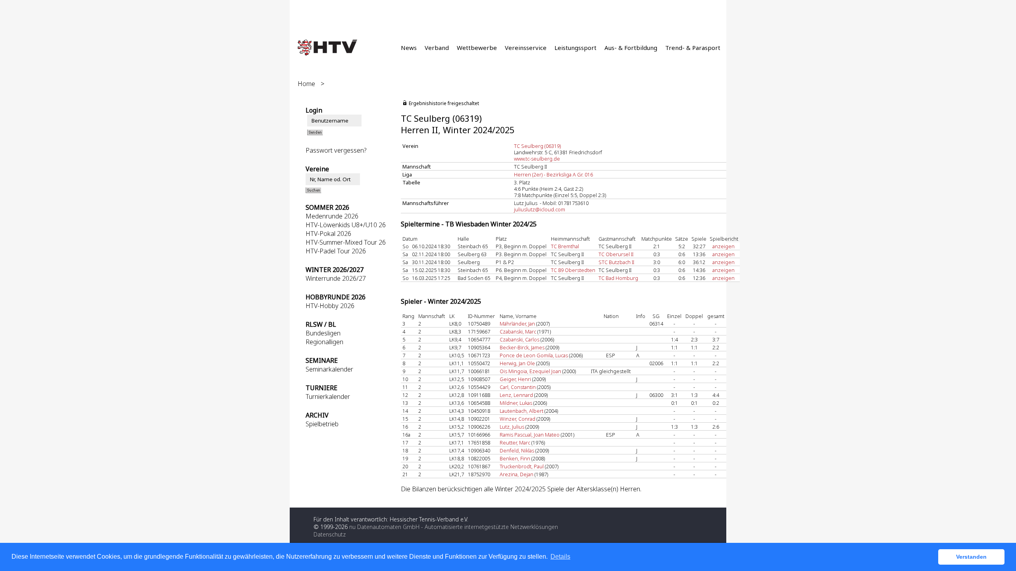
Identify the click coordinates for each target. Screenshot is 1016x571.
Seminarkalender (329, 369)
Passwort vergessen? (336, 150)
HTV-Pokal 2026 (328, 233)
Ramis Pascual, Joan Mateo (530, 434)
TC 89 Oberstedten (573, 270)
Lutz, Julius (512, 426)
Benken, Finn (515, 458)
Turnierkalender (328, 396)
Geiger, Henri (515, 379)
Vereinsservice (525, 48)
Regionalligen (324, 341)
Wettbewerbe (477, 48)
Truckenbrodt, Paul (522, 466)
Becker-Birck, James (522, 347)
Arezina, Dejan (516, 474)
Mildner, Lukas (516, 402)
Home (306, 83)
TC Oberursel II (615, 254)
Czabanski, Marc (518, 331)
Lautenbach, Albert (521, 410)
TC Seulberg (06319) (537, 145)
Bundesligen (323, 333)
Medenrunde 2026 (332, 216)
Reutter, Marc (515, 442)
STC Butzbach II (616, 262)
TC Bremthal (565, 246)
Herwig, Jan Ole (517, 363)
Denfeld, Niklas (517, 450)
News (409, 48)
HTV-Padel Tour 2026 (336, 251)
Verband (437, 48)
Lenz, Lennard (516, 395)
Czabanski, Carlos (519, 339)
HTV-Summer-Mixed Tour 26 (346, 242)
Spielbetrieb (322, 424)
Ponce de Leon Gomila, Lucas (534, 355)
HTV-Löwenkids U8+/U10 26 (346, 224)
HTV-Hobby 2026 (330, 305)
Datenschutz (330, 534)
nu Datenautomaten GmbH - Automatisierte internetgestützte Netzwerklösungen (453, 527)
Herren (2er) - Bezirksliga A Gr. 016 (553, 174)
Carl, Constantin (518, 387)
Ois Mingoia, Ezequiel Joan (530, 371)
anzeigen (723, 246)
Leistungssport (575, 48)
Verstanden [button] (971, 557)
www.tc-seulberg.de (537, 158)
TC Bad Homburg (618, 278)
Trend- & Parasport (692, 48)
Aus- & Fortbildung (630, 48)
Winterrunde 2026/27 (336, 278)
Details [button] (560, 556)
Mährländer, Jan (517, 323)
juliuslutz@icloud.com (539, 209)
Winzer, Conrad (517, 418)
